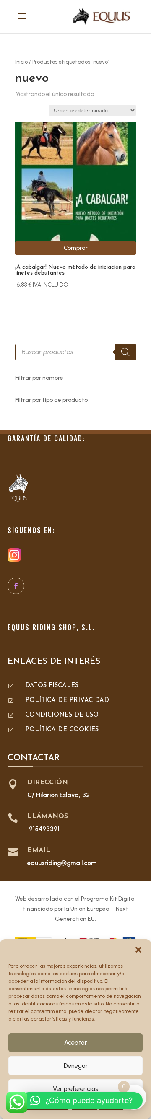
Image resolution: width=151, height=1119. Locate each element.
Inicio (21, 62)
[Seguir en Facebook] (16, 586)
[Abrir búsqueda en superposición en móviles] (75, 352)
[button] (138, 949)
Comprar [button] (76, 247)
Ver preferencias (75, 1089)
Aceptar (75, 1042)
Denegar (76, 1066)
